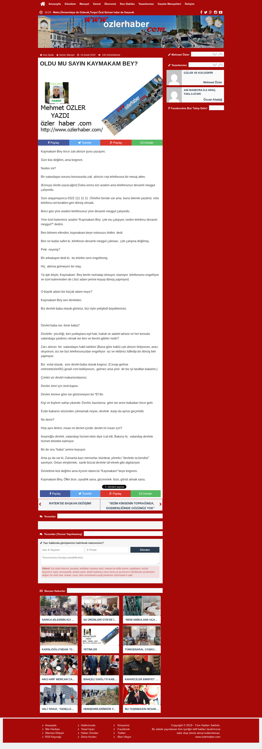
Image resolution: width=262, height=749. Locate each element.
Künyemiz (123, 725)
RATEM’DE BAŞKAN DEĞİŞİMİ (70, 503)
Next (221, 54)
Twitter (122, 732)
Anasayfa (55, 3)
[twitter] (205, 12)
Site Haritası (52, 729)
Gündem (70, 3)
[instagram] (215, 12)
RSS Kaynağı (53, 736)
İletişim (189, 3)
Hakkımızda (88, 725)
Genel (97, 3)
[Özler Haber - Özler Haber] (43, 4)
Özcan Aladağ (213, 99)
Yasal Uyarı (88, 729)
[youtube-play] (220, 12)
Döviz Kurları (88, 736)
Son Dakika (127, 3)
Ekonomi (110, 3)
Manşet (84, 3)
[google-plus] (210, 12)
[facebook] (201, 12)
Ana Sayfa (48, 55)
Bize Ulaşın (124, 736)
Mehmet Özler (212, 82)
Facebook (124, 729)
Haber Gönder (89, 732)
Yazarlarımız (146, 3)
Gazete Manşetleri (169, 3)
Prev (215, 54)
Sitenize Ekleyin (54, 732)
